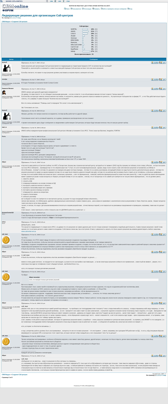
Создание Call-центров (19, 21)
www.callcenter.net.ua (28, 231)
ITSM (68, 1)
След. (19, 17)
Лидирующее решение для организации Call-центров (37, 15)
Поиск (67, 9)
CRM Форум (6, 21)
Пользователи (76, 9)
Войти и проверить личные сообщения (114, 9)
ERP (59, 1)
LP (80, 385)
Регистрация (87, 9)
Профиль (97, 9)
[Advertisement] (84, 395)
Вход (130, 9)
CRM (51, 1)
